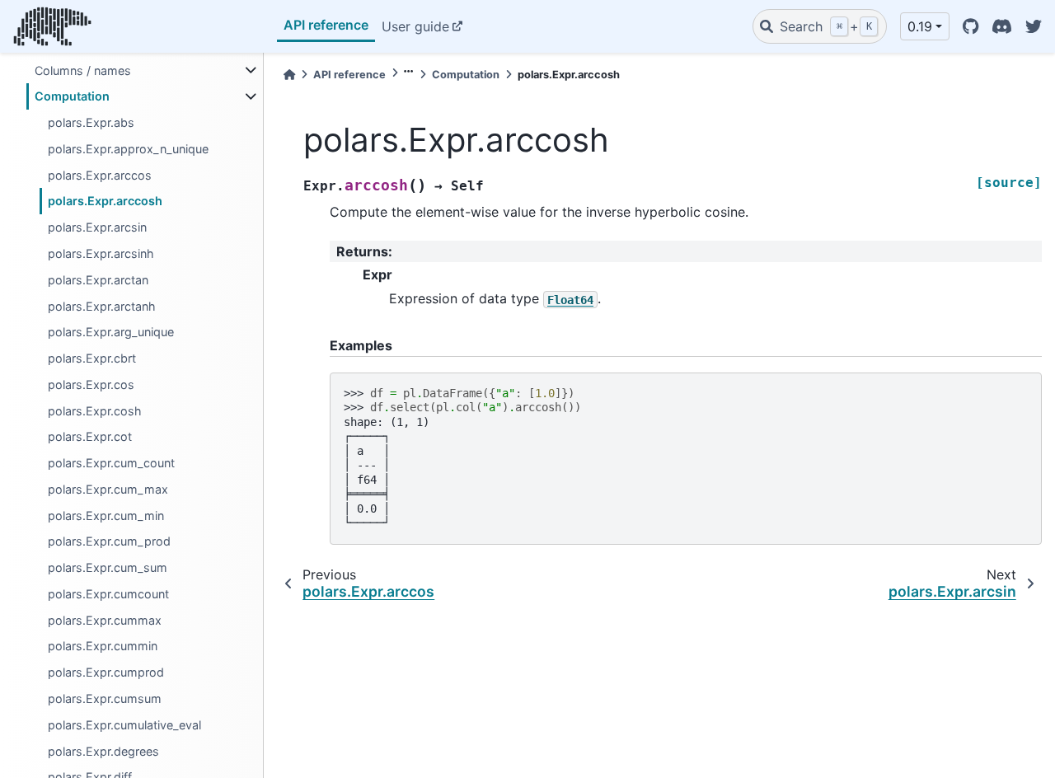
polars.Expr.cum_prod (109, 541)
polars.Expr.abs (91, 122)
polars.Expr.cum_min (106, 515)
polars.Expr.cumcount (108, 594)
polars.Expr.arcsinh (101, 253)
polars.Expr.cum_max (108, 489)
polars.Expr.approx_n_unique (128, 149)
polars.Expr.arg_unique (111, 332)
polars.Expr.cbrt (92, 358)
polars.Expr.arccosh (105, 201)
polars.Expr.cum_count (111, 463)
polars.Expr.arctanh (102, 305)
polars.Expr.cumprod (106, 672)
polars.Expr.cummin (102, 646)
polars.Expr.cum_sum (107, 567)
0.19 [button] (919, 26)
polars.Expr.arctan (98, 279)
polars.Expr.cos (91, 384)
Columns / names (83, 70)
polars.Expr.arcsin (97, 227)
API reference (326, 24)
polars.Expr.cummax (105, 619)
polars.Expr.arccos (100, 174)
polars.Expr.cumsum (105, 698)
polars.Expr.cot (90, 436)
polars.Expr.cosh (95, 410)
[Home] (289, 74)
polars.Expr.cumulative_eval (124, 724)
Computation (72, 96)
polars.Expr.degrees (103, 750)
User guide (415, 26)
